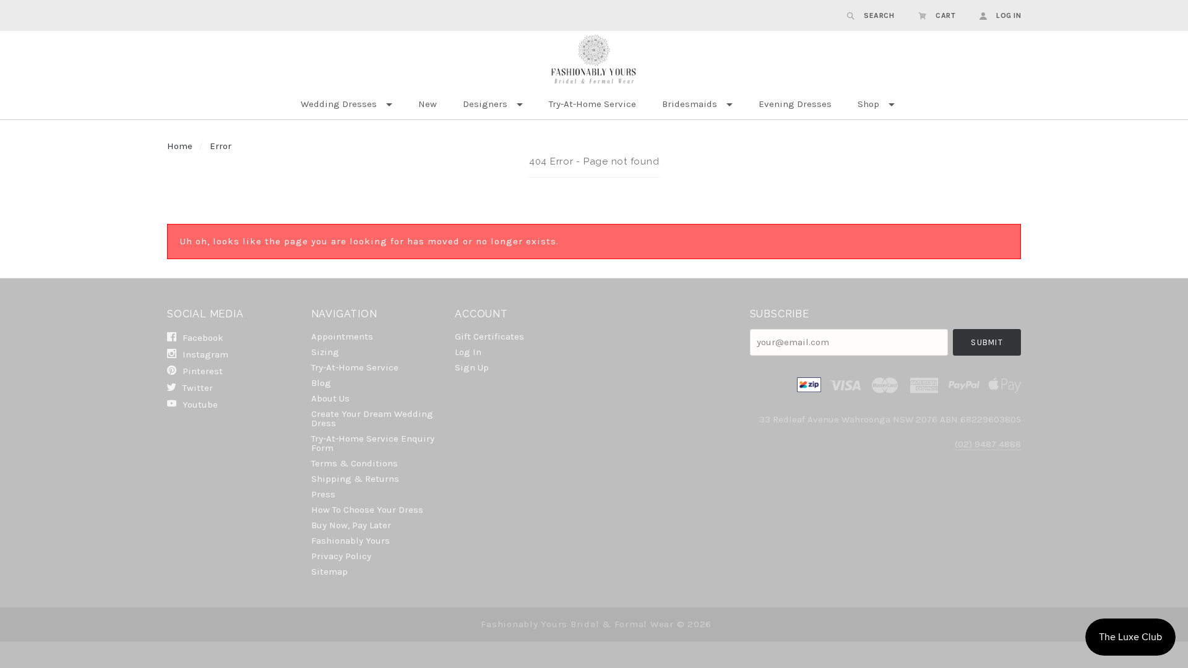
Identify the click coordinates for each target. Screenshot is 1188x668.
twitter (196, 387)
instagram (204, 354)
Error (220, 146)
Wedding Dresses (339, 103)
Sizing (325, 352)
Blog (321, 382)
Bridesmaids (689, 103)
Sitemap (329, 571)
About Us (330, 398)
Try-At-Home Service (592, 103)
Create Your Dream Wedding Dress (372, 418)
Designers (485, 103)
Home (179, 146)
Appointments (342, 336)
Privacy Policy (341, 556)
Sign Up (472, 367)
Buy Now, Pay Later (351, 525)
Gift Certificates (489, 336)
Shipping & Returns (355, 478)
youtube (199, 404)
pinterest (201, 371)
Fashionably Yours (350, 540)
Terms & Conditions (354, 463)
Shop (868, 103)
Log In (468, 352)
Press (323, 494)
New (427, 103)
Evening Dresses (795, 103)
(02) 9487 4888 (988, 444)
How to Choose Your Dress (367, 509)
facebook (201, 337)
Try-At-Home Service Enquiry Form (372, 443)
